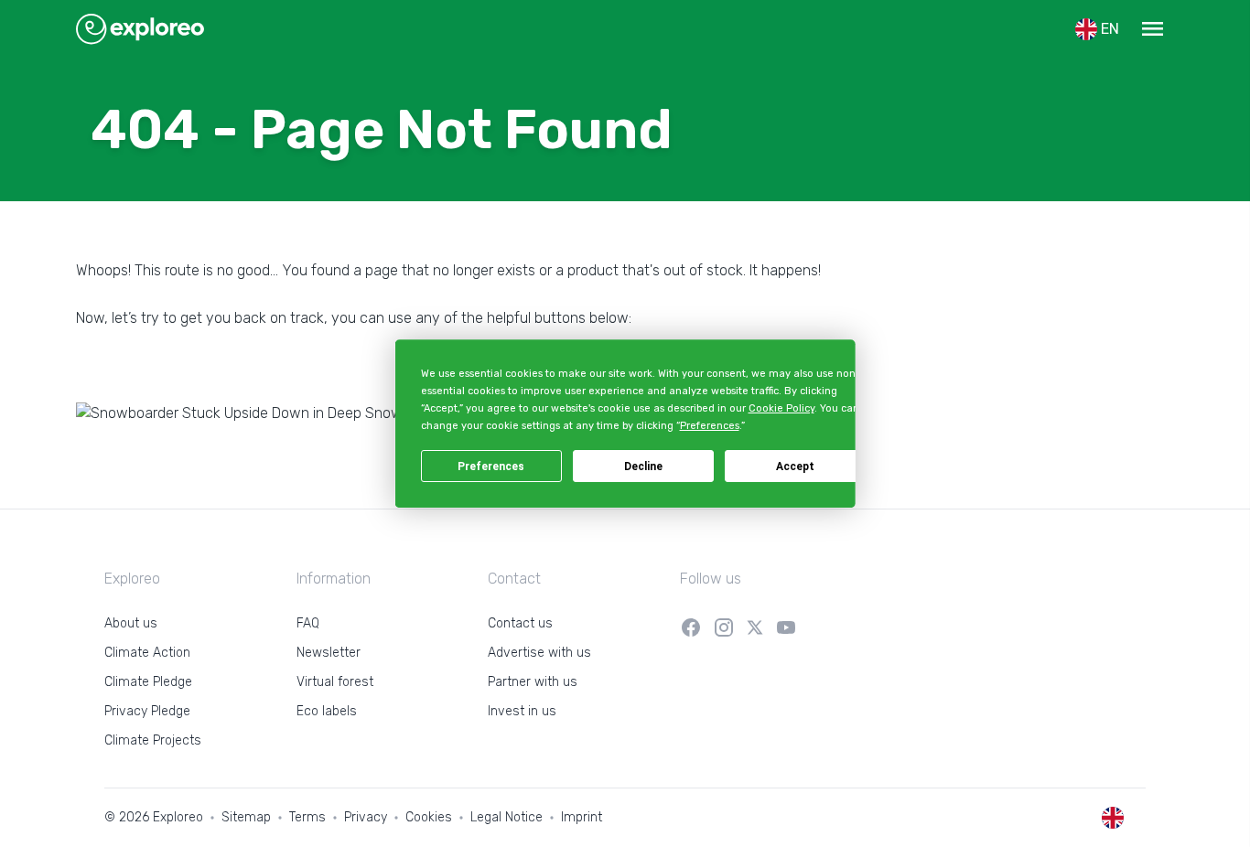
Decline (643, 466)
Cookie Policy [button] (781, 408)
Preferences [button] (708, 427)
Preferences (491, 466)
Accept (795, 466)
